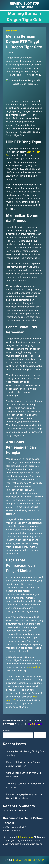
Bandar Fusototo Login (14, 827)
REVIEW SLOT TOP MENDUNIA (28, 860)
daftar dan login (25, 837)
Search (6, 730)
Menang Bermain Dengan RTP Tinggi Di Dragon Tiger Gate (24, 41)
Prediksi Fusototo (11, 830)
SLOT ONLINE (11, 31)
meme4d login (34, 667)
